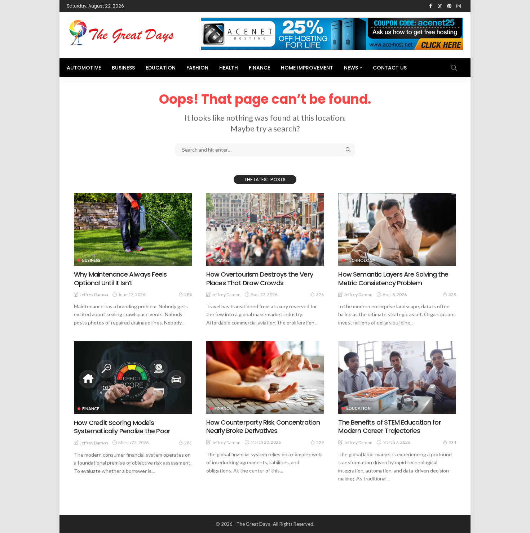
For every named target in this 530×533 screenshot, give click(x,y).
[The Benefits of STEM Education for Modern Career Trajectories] (397, 377)
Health (228, 67)
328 (452, 294)
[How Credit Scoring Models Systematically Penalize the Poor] (133, 377)
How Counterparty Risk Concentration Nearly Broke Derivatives (263, 426)
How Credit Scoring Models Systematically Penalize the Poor (122, 426)
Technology (360, 260)
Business (123, 67)
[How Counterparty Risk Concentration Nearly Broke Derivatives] (265, 377)
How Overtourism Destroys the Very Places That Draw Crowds (259, 278)
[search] (454, 67)
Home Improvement (307, 67)
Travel (222, 260)
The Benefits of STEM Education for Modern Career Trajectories (389, 426)
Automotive (84, 67)
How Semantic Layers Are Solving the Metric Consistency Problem (393, 278)
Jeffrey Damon (94, 294)
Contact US (390, 67)
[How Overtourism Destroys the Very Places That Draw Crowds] (265, 229)
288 (188, 294)
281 (188, 442)
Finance (259, 67)
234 (452, 442)
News (351, 67)
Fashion (197, 67)
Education (161, 67)
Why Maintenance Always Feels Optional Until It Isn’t (120, 278)
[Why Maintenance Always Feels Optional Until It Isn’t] (133, 229)
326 (320, 294)
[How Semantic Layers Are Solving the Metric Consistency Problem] (397, 229)
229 (320, 442)
